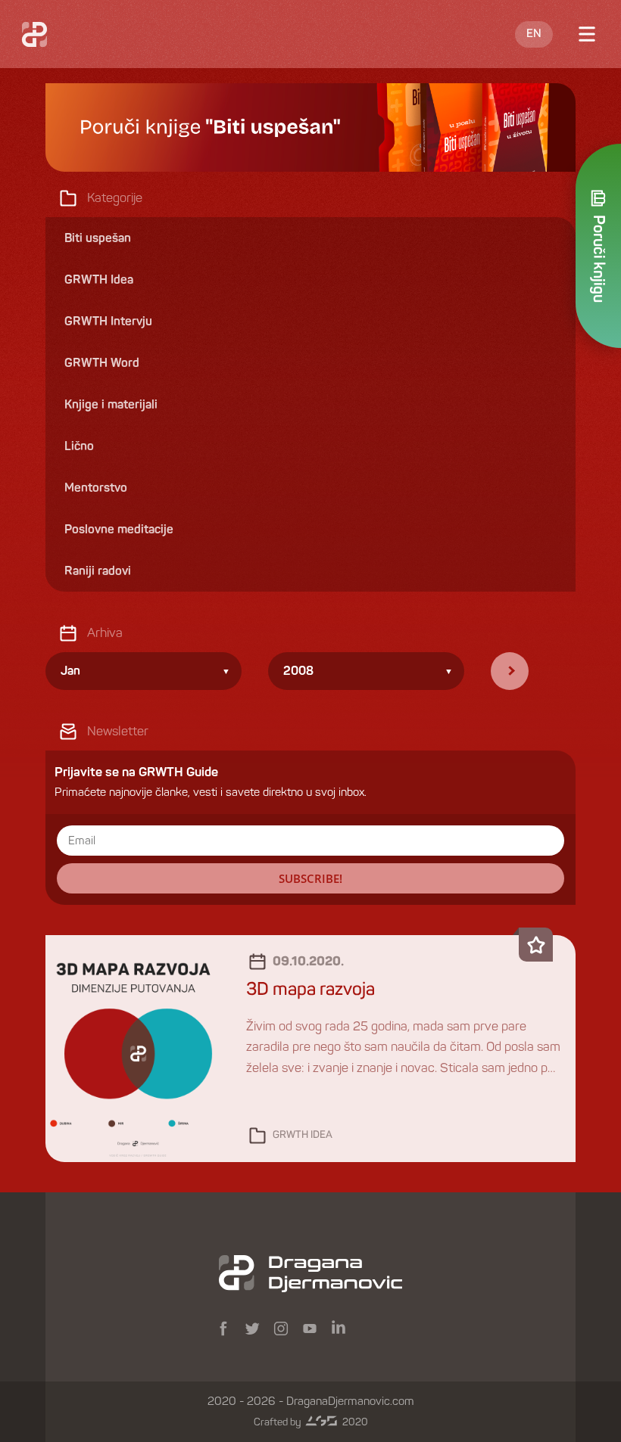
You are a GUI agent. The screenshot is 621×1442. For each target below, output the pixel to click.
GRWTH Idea (302, 1135)
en (533, 34)
